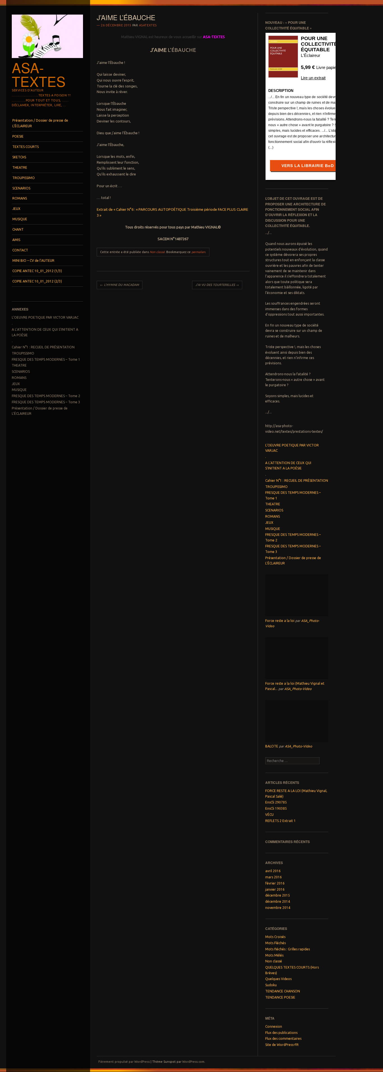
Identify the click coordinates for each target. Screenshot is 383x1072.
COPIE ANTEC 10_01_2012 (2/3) (37, 281)
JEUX (16, 208)
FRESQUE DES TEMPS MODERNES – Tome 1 (46, 359)
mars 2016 (273, 877)
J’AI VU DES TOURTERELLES (217, 284)
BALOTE (271, 746)
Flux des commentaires (283, 1038)
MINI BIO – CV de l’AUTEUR (33, 260)
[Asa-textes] (47, 59)
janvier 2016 (275, 889)
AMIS (16, 240)
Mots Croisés (275, 937)
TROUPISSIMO (23, 178)
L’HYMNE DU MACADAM (119, 284)
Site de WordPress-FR (282, 1044)
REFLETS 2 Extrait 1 (280, 821)
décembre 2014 (277, 901)
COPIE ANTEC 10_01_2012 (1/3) (37, 271)
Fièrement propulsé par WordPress (124, 1061)
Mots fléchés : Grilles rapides (287, 949)
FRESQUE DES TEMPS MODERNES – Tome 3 (46, 402)
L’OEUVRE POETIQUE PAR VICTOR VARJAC (45, 317)
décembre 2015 (277, 895)
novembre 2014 (277, 907)
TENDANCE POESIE (280, 997)
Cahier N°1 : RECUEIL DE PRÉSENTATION (43, 347)
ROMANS (19, 198)
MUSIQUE (19, 219)
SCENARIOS (21, 188)
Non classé (157, 252)
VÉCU (269, 814)
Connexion (273, 1026)
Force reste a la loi (279, 620)
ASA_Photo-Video (298, 689)
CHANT (18, 229)
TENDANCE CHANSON (282, 991)
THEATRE (19, 167)
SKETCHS (19, 157)
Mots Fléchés (275, 943)
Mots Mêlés (274, 955)
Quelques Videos (278, 979)
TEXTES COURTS (25, 147)
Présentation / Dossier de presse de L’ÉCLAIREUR (40, 123)
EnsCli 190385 (276, 808)
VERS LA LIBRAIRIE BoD (308, 165)
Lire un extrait (313, 77)
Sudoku (271, 985)
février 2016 (275, 883)
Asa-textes (39, 74)
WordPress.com (193, 1061)
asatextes (148, 25)
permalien (198, 252)
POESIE (18, 136)
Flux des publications (281, 1032)
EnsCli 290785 (276, 802)
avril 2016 (273, 871)
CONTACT (20, 250)
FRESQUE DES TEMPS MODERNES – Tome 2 (46, 396)
